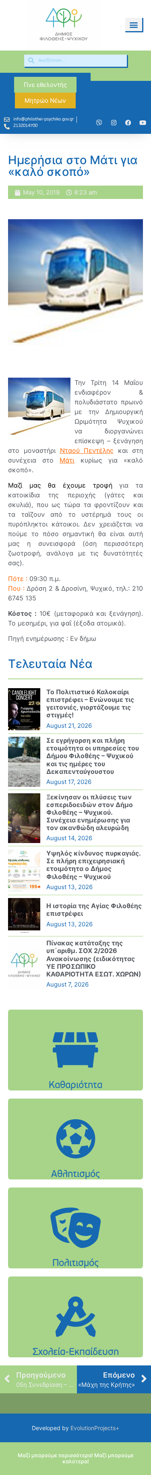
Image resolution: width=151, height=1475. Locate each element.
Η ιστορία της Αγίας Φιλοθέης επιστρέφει (94, 909)
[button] (133, 24)
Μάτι (67, 460)
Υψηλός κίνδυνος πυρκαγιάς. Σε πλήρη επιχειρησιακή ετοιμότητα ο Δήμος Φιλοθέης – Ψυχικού (93, 865)
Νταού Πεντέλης (87, 450)
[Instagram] (113, 123)
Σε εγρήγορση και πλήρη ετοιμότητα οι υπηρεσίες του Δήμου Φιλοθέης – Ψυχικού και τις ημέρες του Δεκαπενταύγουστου (92, 756)
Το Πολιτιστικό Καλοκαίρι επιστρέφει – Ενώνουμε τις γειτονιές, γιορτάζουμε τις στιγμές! (90, 703)
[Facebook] (128, 123)
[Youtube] (142, 123)
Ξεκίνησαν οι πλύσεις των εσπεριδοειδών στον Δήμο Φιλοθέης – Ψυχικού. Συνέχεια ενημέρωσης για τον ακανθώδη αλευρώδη (89, 812)
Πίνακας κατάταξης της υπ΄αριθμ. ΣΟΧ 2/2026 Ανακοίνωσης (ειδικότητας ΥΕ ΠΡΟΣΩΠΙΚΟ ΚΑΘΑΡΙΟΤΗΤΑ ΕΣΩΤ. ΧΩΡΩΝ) (93, 958)
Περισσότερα (76, 1070)
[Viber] (99, 123)
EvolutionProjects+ (94, 1427)
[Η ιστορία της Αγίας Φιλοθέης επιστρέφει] (24, 915)
